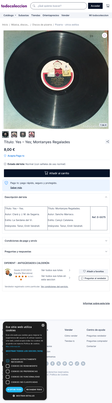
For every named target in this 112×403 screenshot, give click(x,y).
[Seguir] (104, 35)
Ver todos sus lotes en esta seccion (53, 277)
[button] (56, 197)
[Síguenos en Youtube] (71, 363)
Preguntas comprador (97, 341)
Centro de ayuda (96, 329)
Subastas (23, 15)
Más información (13, 346)
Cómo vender (71, 335)
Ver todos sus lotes (52, 270)
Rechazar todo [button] (34, 389)
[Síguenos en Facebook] (52, 363)
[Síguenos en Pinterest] (65, 363)
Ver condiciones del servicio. (54, 286)
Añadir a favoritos (95, 271)
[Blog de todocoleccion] (83, 363)
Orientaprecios (51, 15)
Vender (65, 15)
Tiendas (35, 15)
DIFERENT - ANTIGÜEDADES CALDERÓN (26, 263)
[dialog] (25, 361)
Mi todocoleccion (98, 15)
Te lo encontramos (46, 356)
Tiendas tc (70, 341)
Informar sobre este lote (96, 303)
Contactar (91, 346)
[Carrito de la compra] (108, 6)
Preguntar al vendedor (95, 278)
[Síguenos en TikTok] (77, 363)
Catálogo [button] (9, 15)
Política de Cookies (59, 374)
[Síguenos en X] (58, 363)
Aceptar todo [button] (14, 389)
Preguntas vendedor (96, 335)
